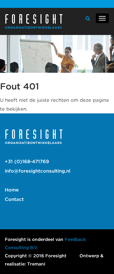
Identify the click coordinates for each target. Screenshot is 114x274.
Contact (14, 199)
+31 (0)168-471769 (27, 161)
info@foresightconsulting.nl (37, 171)
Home (12, 190)
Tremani (36, 263)
